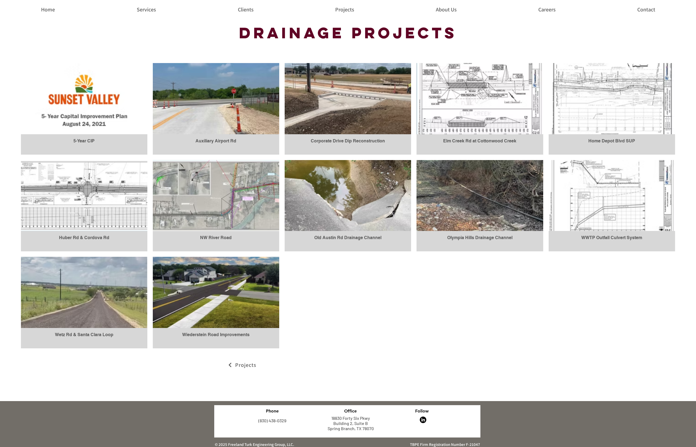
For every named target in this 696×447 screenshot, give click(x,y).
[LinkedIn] (423, 420)
